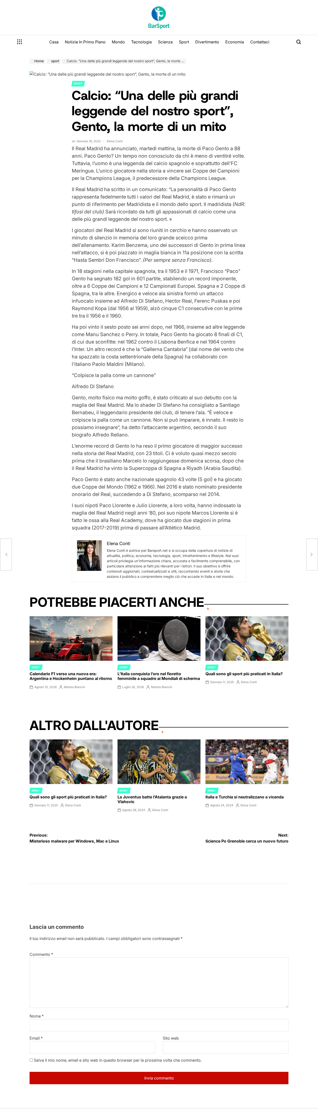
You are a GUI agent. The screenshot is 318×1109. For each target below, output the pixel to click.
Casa (54, 41)
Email (36, 1038)
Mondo (118, 41)
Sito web (171, 1038)
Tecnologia (141, 41)
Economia (234, 41)
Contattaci (259, 41)
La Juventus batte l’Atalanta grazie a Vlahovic (152, 799)
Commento (41, 954)
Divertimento (207, 41)
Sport (184, 41)
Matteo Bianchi (74, 687)
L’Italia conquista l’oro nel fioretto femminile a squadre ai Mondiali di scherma (159, 676)
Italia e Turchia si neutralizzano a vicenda (244, 796)
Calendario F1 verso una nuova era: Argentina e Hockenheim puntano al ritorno (71, 676)
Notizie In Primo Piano (85, 41)
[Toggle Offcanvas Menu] (19, 42)
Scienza (165, 41)
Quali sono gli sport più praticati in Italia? (244, 673)
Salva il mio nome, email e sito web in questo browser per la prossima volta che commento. (118, 1060)
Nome (37, 1016)
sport (78, 83)
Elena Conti (115, 141)
